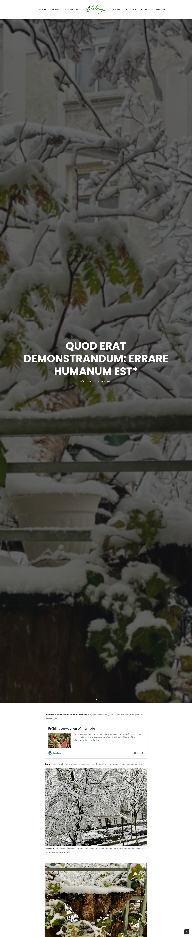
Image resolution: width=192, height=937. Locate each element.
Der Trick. (56, 9)
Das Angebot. (72, 9)
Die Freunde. (131, 9)
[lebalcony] (96, 9)
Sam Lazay (106, 381)
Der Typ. (117, 9)
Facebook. (146, 9)
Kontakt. (161, 9)
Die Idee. (43, 9)
